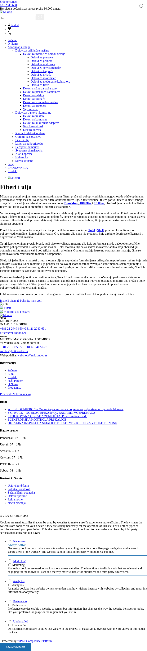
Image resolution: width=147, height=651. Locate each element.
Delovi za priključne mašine (32, 50)
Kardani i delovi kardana (30, 133)
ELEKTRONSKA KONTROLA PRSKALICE (37, 419)
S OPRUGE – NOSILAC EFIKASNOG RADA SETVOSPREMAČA (51, 412)
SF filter (99, 203)
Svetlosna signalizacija (28, 150)
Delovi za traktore (34, 116)
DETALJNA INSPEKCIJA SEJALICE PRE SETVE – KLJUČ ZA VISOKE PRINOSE (62, 423)
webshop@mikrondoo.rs (32, 355)
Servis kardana (24, 160)
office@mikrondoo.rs (13, 332)
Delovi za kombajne (35, 119)
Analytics (18, 581)
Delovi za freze (40, 85)
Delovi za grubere (41, 60)
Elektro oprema (32, 129)
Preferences (20, 601)
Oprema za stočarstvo (28, 136)
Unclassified (20, 621)
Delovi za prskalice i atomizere (41, 91)
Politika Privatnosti (19, 489)
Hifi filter (85, 203)
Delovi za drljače (41, 74)
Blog (11, 164)
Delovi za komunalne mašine (40, 102)
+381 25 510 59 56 (11, 347)
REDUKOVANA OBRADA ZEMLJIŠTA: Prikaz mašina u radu (47, 416)
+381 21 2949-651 (34, 328)
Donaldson (71, 203)
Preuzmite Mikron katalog (15, 394)
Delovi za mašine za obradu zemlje (44, 54)
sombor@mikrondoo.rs (14, 351)
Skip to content (9, 1)
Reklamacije (15, 499)
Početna (12, 40)
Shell (100, 230)
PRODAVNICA (18, 167)
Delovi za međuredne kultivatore (50, 81)
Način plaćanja (17, 502)
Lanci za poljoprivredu (29, 143)
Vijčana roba (30, 109)
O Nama (13, 43)
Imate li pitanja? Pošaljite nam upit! (21, 300)
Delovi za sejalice (33, 95)
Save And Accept (15, 646)
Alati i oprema (24, 154)
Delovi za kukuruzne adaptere (41, 122)
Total (91, 230)
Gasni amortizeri (33, 126)
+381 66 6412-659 (35, 347)
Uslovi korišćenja (18, 485)
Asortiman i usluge (19, 47)
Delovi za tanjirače (42, 71)
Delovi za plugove (42, 57)
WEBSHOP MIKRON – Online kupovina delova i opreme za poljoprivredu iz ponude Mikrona (65, 409)
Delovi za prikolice (34, 105)
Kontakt (12, 171)
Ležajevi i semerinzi (27, 147)
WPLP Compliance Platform (34, 641)
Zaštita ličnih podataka (21, 492)
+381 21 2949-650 (11, 328)
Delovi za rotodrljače (43, 78)
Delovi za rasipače (34, 98)
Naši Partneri (15, 380)
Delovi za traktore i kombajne (33, 112)
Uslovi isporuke (17, 496)
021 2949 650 (8, 5)
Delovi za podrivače (43, 64)
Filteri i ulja (22, 140)
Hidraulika (21, 157)
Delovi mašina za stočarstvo (40, 88)
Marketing (19, 561)
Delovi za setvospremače (46, 67)
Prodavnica (14, 387)
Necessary (19, 541)
